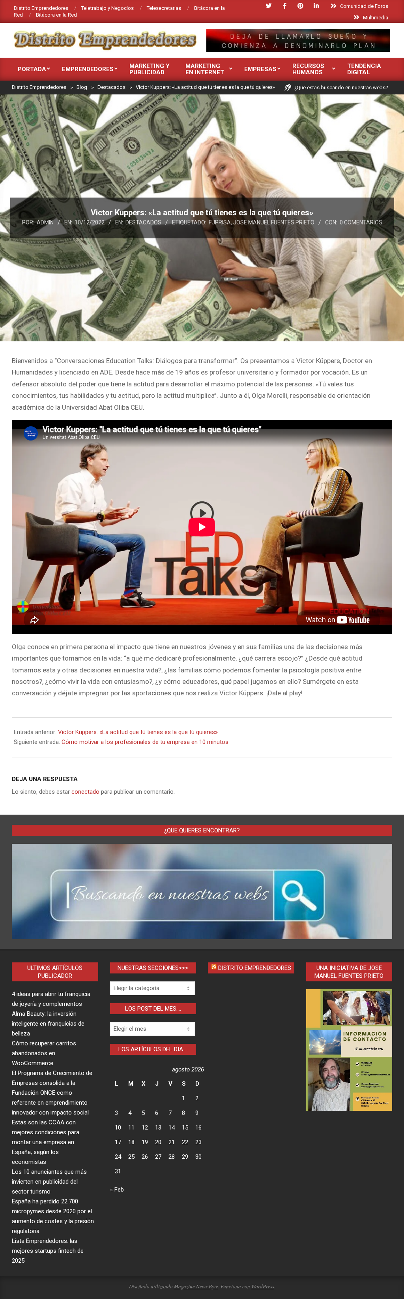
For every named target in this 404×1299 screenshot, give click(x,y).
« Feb (117, 1189)
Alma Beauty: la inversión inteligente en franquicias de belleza (48, 1023)
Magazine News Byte (196, 1286)
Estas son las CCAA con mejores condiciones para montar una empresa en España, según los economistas (45, 1142)
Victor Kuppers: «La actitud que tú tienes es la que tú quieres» (138, 732)
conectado (85, 791)
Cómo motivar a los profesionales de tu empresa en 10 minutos (145, 742)
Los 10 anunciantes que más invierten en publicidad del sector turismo (49, 1181)
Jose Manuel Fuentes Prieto (273, 222)
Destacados (143, 222)
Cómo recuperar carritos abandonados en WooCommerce (44, 1053)
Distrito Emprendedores (254, 967)
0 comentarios (361, 222)
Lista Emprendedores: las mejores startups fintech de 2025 (48, 1250)
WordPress (262, 1286)
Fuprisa (220, 222)
